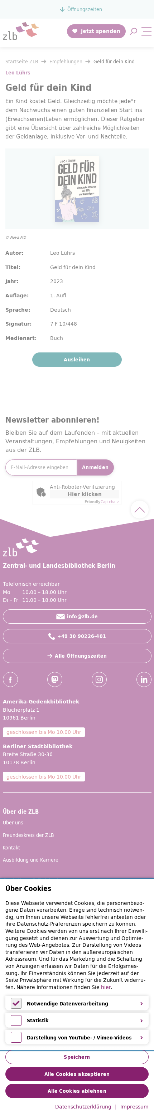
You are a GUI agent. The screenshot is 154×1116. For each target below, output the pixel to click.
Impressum (134, 1107)
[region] (77, 964)
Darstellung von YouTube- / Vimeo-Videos (79, 1038)
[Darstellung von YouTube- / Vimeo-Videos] (16, 1041)
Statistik (37, 1020)
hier (106, 987)
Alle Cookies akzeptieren (77, 1074)
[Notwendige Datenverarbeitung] (16, 1007)
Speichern (77, 1057)
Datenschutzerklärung (83, 1107)
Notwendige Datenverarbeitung (67, 1004)
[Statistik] (16, 1024)
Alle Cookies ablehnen (77, 1091)
